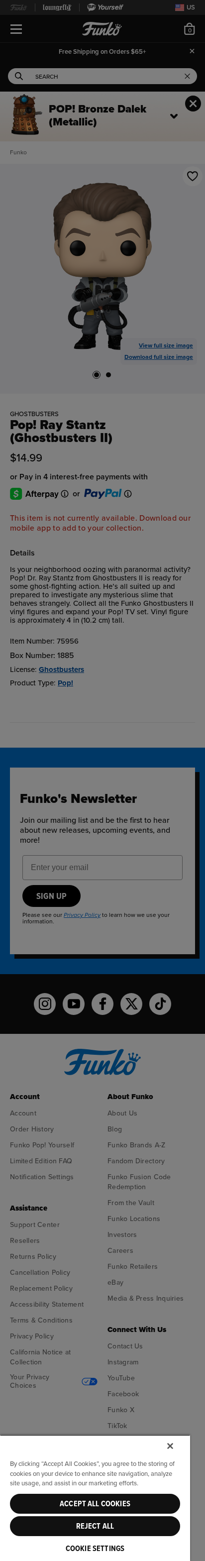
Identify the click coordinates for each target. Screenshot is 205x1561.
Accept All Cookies (95, 1504)
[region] (95, 1498)
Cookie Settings (95, 1549)
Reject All (95, 1526)
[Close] (170, 1446)
